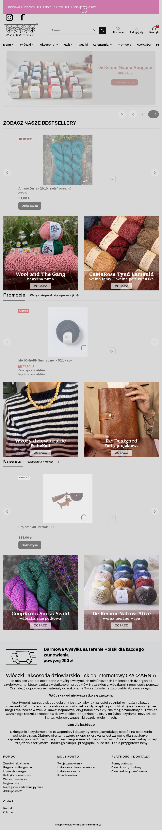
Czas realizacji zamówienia (129, 771)
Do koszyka (30, 205)
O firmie (8, 812)
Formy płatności (122, 763)
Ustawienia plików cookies (75, 767)
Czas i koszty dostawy (126, 767)
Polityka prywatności (17, 775)
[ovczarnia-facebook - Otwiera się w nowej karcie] (20, 18)
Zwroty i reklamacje (16, 763)
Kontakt (8, 808)
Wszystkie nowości (40, 462)
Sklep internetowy (76, 824)
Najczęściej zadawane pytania (23, 787)
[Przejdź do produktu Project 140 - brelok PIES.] (67, 498)
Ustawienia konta (68, 771)
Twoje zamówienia (69, 763)
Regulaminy (11, 783)
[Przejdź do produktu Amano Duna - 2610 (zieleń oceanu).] (67, 160)
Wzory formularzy (15, 779)
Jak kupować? (12, 791)
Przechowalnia (67, 775)
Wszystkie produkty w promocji (52, 295)
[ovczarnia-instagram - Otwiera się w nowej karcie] (8, 18)
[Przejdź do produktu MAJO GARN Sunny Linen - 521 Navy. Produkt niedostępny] (67, 332)
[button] (102, 30)
